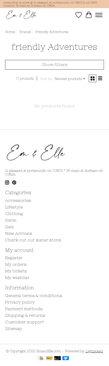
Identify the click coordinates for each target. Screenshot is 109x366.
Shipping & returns (25, 315)
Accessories (18, 200)
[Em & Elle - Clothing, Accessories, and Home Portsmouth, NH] (21, 15)
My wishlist (17, 277)
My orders (16, 264)
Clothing (14, 213)
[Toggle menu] (99, 15)
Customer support (24, 322)
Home (10, 32)
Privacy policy (20, 302)
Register (14, 257)
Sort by (46, 79)
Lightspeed (94, 351)
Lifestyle (14, 207)
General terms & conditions (33, 295)
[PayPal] (49, 358)
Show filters (54, 64)
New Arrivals (18, 233)
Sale (9, 226)
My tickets (16, 271)
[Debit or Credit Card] (57, 358)
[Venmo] (65, 358)
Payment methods (24, 308)
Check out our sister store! (33, 240)
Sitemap (13, 328)
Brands (25, 32)
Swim (10, 220)
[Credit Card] (41, 358)
